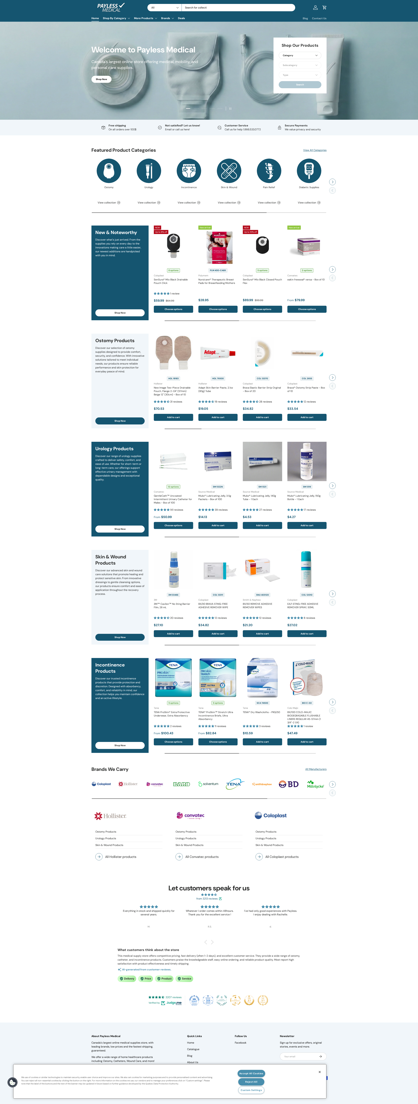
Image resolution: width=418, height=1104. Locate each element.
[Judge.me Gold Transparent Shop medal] (235, 1000)
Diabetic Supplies (309, 187)
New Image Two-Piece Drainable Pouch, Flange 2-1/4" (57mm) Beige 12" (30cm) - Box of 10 (172, 391)
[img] (209, 895)
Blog (305, 18)
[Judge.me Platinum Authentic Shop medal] (222, 1000)
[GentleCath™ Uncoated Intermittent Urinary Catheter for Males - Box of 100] (173, 461)
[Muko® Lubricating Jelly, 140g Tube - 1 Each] (262, 461)
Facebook (240, 1042)
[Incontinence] (189, 171)
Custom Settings (251, 1090)
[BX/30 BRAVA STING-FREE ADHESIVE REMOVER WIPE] (218, 569)
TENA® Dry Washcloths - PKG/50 (261, 712)
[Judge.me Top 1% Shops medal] (249, 1000)
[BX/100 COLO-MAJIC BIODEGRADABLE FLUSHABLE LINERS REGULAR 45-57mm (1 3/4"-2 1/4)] (307, 677)
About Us (192, 1062)
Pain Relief (269, 187)
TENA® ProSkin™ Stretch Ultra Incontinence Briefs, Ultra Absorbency (215, 716)
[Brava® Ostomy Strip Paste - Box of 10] (307, 353)
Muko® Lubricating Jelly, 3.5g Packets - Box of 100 (214, 497)
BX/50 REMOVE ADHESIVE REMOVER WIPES (257, 605)
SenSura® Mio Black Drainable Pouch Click (171, 281)
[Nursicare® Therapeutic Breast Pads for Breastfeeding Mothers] (218, 245)
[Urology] (149, 171)
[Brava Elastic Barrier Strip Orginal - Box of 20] (262, 353)
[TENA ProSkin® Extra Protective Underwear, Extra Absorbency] (173, 677)
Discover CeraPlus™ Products (112, 83)
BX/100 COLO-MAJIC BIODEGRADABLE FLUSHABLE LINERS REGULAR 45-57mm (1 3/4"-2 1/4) (304, 717)
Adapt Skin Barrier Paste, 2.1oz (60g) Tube (215, 389)
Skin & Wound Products (109, 845)
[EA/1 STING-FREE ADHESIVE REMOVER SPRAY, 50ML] (307, 569)
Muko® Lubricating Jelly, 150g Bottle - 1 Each (304, 497)
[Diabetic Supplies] (309, 171)
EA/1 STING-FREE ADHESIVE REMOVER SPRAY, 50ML (302, 605)
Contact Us (319, 18)
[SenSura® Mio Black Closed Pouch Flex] (262, 245)
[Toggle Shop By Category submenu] (129, 18)
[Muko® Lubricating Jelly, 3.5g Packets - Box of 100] (218, 461)
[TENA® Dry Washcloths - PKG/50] (262, 677)
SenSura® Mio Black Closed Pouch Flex (262, 281)
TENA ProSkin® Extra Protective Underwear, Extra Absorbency (172, 714)
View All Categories (315, 150)
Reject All (251, 1081)
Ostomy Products (105, 831)
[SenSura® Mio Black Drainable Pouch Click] (173, 245)
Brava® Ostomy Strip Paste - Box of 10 (306, 389)
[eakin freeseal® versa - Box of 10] (307, 245)
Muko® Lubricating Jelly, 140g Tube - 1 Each (259, 497)
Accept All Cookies (251, 1073)
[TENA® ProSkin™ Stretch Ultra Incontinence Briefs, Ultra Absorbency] (218, 677)
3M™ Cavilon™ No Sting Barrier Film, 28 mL (172, 605)
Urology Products (105, 838)
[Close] (319, 1072)
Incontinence (189, 187)
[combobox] (221, 7)
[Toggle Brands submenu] (173, 18)
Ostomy (108, 187)
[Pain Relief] (269, 171)
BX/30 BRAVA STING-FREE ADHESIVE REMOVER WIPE (213, 605)
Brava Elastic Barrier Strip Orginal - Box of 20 (262, 389)
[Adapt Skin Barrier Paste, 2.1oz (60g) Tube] (218, 353)
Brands (165, 18)
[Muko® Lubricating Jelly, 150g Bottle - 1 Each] (307, 461)
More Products (143, 18)
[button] (324, 7)
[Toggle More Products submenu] (156, 18)
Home (95, 18)
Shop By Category (114, 18)
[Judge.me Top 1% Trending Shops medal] (263, 1000)
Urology (149, 187)
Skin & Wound (229, 187)
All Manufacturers (316, 769)
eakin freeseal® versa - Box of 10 (306, 279)
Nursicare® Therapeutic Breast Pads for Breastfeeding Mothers (216, 281)
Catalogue (193, 1049)
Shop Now (120, 312)
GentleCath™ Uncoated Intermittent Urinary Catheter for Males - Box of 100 (173, 499)
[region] (170, 1081)
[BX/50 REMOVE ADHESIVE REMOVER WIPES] (262, 569)
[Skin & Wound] (229, 171)
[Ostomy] (109, 171)
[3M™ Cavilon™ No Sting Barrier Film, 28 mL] (173, 569)
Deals (181, 18)
